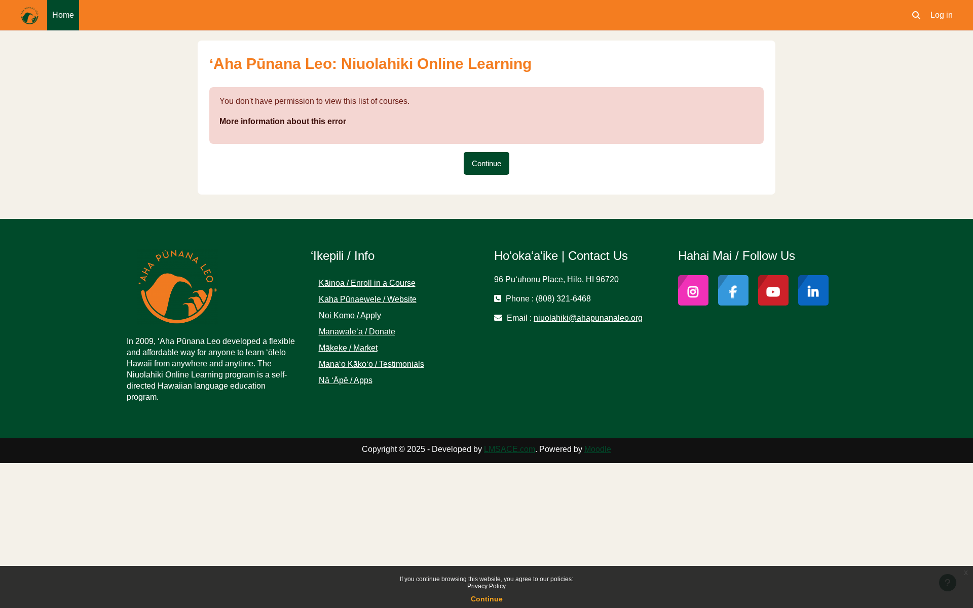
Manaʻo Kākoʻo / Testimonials (371, 364)
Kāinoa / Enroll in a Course (367, 283)
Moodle (597, 449)
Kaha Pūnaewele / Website (368, 299)
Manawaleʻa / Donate (357, 331)
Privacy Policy (486, 586)
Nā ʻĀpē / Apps (345, 380)
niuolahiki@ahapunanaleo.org (588, 318)
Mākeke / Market (348, 348)
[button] (916, 15)
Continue (487, 599)
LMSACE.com (509, 449)
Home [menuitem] (63, 15)
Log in (941, 15)
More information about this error (282, 121)
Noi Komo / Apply (350, 315)
